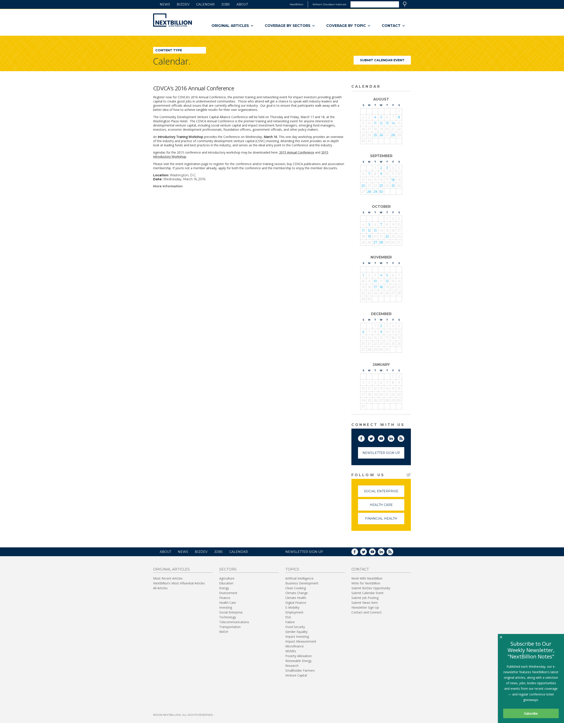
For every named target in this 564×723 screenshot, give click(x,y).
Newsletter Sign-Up (381, 453)
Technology (227, 617)
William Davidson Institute (329, 4)
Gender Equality (296, 632)
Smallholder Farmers (300, 670)
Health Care (387, 507)
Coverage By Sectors (287, 26)
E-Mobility (292, 607)
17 (375, 287)
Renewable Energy (298, 661)
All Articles (160, 588)
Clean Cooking (295, 588)
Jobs (225, 4)
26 (381, 135)
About (242, 4)
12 (381, 123)
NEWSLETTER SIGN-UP (304, 552)
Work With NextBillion (366, 578)
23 (381, 186)
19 (369, 236)
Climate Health (295, 598)
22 (387, 236)
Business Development (301, 583)
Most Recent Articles (168, 578)
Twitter (374, 438)
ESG (288, 617)
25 (375, 135)
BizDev (183, 4)
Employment (294, 612)
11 (375, 123)
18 (393, 180)
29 (375, 192)
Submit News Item (364, 602)
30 (381, 192)
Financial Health (384, 520)
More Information (168, 186)
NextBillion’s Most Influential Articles (179, 583)
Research (292, 666)
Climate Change (296, 593)
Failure (290, 622)
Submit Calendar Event (382, 60)
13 (387, 123)
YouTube (375, 553)
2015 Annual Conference (296, 152)
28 (393, 135)
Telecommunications (234, 622)
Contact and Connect (366, 612)
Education (226, 583)
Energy (224, 588)
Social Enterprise (384, 493)
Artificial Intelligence (299, 578)
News (165, 4)
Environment (228, 593)
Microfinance (294, 646)
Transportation (230, 627)
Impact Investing (297, 636)
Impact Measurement (300, 641)
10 (375, 281)
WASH (223, 632)
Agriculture (226, 578)
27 (375, 242)
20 (363, 186)
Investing (225, 607)
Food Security (295, 627)
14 (393, 123)
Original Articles (230, 26)
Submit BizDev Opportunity (370, 588)
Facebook (364, 438)
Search (404, 4)
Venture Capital (296, 675)
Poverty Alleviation (298, 656)
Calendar (205, 4)
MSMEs (290, 651)
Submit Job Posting (364, 598)
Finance (224, 598)
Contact (391, 26)
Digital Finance (295, 602)
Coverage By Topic (346, 26)
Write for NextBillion (365, 583)
